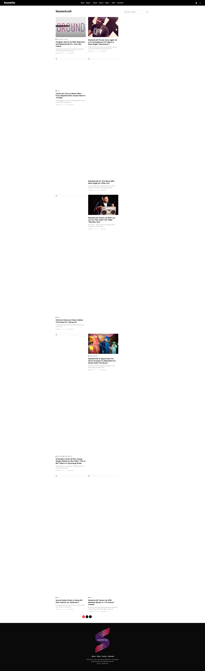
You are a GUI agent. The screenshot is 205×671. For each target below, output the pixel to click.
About (94, 656)
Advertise (111, 656)
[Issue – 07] (102, 640)
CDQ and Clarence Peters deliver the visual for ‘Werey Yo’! (69, 321)
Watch (101, 3)
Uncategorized (68, 456)
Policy (98, 656)
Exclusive (59, 456)
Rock (58, 597)
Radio (107, 3)
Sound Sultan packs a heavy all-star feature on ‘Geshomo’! (69, 601)
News (82, 3)
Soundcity (58, 53)
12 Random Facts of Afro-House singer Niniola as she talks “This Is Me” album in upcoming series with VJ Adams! (70, 462)
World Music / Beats (62, 39)
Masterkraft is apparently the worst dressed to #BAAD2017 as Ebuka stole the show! (101, 361)
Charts (95, 3)
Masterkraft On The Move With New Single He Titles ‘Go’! (101, 182)
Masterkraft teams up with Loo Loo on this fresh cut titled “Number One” (101, 220)
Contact (104, 656)
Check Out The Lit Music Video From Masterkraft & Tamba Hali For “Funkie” (70, 96)
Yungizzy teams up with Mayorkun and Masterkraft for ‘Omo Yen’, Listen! (70, 44)
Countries (120, 3)
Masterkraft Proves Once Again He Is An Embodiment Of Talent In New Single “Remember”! (102, 42)
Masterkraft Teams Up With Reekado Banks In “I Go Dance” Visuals (101, 602)
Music (88, 3)
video (58, 317)
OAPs (113, 3)
